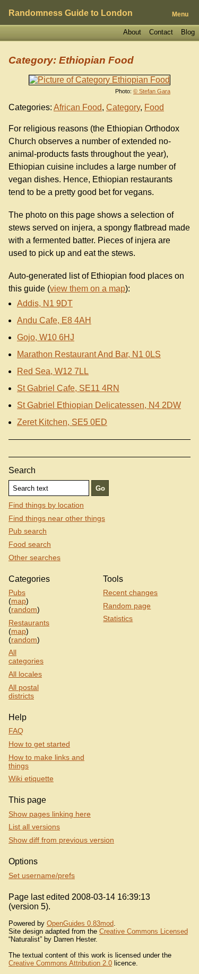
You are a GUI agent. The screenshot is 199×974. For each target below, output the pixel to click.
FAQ (15, 731)
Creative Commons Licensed (143, 931)
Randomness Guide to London (70, 12)
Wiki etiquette (31, 778)
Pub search (27, 531)
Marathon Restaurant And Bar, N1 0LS (89, 354)
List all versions (34, 826)
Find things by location (46, 505)
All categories (26, 656)
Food (154, 107)
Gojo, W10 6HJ (45, 337)
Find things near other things (56, 518)
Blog (188, 32)
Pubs (16, 592)
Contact (161, 32)
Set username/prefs (41, 875)
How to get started (39, 744)
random (24, 609)
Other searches (34, 557)
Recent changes (130, 592)
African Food (78, 107)
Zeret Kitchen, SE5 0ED (62, 422)
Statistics (118, 618)
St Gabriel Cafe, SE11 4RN (68, 388)
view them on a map (87, 288)
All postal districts (23, 691)
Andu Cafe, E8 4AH (54, 320)
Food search (29, 544)
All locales (25, 674)
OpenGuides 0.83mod (80, 923)
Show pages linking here (49, 814)
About (132, 32)
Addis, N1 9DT (45, 303)
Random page (127, 605)
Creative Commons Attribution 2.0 (60, 963)
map (18, 601)
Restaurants (28, 622)
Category (123, 107)
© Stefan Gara (151, 91)
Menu (180, 14)
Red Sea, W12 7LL (53, 371)
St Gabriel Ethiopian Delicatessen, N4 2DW (99, 405)
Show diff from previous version (61, 840)
